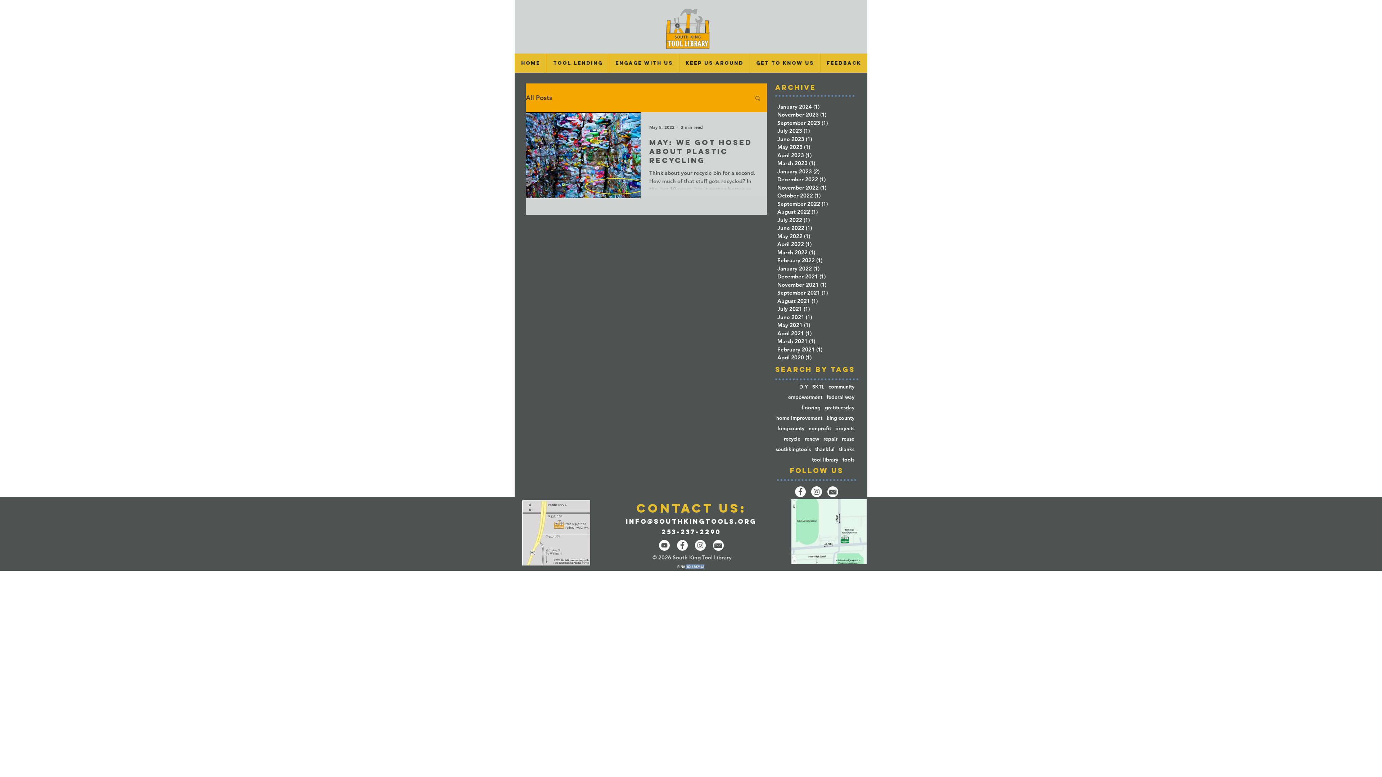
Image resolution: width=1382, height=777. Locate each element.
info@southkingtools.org (691, 521)
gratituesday (839, 408)
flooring (811, 408)
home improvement (799, 418)
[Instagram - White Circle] (700, 545)
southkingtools (793, 449)
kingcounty (791, 429)
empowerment (805, 397)
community (841, 387)
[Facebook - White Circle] (682, 545)
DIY (803, 387)
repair (830, 439)
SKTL (818, 387)
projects (844, 429)
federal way (840, 397)
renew (812, 439)
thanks (846, 449)
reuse (848, 439)
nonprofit (820, 429)
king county (840, 418)
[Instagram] (816, 491)
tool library (825, 460)
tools (848, 460)
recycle (792, 439)
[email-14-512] (832, 491)
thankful (825, 449)
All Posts (539, 98)
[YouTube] (664, 545)
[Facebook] (800, 491)
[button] (577, 63)
